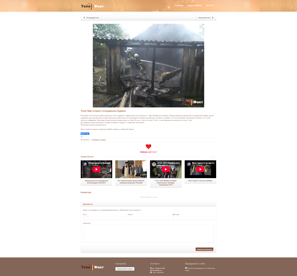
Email (130, 214)
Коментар (86, 223)
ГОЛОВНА (178, 6)
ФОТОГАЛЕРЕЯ (195, 6)
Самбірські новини (99, 140)
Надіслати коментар (204, 249)
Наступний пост (205, 18)
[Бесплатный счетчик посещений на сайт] (200, 269)
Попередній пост (92, 18)
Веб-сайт (176, 214)
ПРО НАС (210, 6)
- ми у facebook (158, 272)
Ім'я (85, 214)
